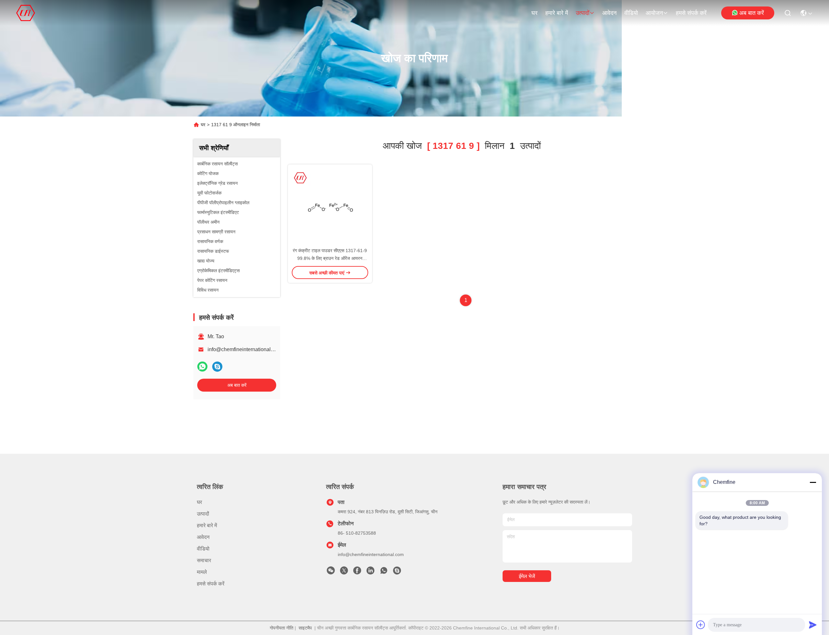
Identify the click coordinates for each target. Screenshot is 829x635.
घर (534, 13)
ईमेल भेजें (527, 576)
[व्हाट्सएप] (202, 367)
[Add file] (700, 625)
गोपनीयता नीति (281, 627)
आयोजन (654, 13)
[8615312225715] (383, 572)
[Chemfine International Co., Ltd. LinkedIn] (370, 572)
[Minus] (813, 482)
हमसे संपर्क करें (691, 13)
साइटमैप (305, 627)
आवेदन (609, 13)
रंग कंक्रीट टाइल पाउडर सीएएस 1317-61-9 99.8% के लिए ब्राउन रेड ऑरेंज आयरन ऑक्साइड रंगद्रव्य (330, 258)
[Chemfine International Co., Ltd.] (25, 13)
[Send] (813, 625)
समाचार (204, 560)
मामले (202, 572)
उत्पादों (582, 13)
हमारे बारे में (556, 13)
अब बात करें (751, 13)
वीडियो (631, 13)
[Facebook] (357, 572)
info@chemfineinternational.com (245, 349)
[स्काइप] (217, 367)
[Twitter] (343, 572)
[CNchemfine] (397, 572)
